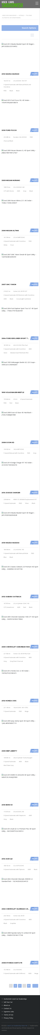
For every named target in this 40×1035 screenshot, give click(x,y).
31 (29, 986)
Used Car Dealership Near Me (17, 1025)
